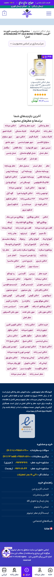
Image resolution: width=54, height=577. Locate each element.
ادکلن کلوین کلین (13, 324)
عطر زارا (6, 250)
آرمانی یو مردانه (27, 357)
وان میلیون (26, 290)
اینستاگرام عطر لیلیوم (38, 513)
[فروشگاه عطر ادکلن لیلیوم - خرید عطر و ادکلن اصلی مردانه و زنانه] (27, 13)
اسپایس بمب (10, 306)
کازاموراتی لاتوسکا (13, 244)
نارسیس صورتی (44, 284)
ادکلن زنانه (29, 324)
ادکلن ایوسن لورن (28, 346)
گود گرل (9, 193)
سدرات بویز (33, 266)
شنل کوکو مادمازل (28, 153)
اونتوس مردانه (15, 187)
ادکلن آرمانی (43, 357)
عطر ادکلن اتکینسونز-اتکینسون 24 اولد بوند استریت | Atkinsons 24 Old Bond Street (40, 86)
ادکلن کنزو (11, 368)
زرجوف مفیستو (9, 239)
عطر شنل (43, 153)
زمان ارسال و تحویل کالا (38, 501)
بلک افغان (17, 147)
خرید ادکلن (43, 324)
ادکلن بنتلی (12, 335)
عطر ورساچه (9, 166)
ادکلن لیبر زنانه (40, 352)
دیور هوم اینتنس (25, 142)
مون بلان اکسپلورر (10, 312)
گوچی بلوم (7, 295)
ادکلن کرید (29, 187)
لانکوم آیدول (12, 204)
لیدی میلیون (11, 290)
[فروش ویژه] (26, 572)
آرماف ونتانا (7, 228)
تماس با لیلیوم (41, 507)
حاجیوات (28, 279)
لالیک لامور (6, 131)
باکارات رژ (26, 301)
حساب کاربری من (40, 489)
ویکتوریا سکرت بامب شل (24, 250)
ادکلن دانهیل (29, 363)
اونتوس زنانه (42, 193)
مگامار (6, 147)
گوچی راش (20, 295)
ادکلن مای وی (11, 357)
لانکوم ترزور (27, 210)
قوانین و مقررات (41, 495)
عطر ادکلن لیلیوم (41, 31)
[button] (49, 13)
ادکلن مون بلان (44, 312)
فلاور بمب (24, 306)
